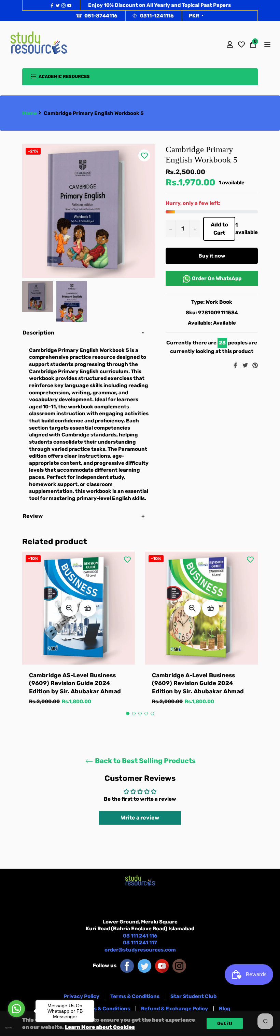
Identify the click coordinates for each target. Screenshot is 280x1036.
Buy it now (211, 256)
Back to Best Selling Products (145, 761)
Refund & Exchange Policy (174, 1009)
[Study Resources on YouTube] (162, 965)
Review (33, 516)
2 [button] (134, 713)
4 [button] (146, 713)
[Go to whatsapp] (16, 1008)
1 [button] (127, 713)
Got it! (224, 1023)
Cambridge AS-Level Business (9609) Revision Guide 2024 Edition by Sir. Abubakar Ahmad (75, 683)
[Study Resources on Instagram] (179, 965)
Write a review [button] (140, 817)
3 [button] (140, 713)
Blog (224, 1009)
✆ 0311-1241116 (153, 16)
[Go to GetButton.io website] (16, 1027)
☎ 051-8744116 (96, 16)
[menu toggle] (267, 44)
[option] (78, 635)
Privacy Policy (81, 996)
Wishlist (241, 44)
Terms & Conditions (134, 996)
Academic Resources (64, 76)
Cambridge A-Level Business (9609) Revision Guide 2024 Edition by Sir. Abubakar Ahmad (198, 683)
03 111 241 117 (140, 943)
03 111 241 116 (140, 936)
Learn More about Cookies (100, 1027)
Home (29, 113)
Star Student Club (193, 996)
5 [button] (152, 713)
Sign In (230, 44)
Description (38, 332)
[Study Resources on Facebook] (127, 965)
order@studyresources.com (140, 950)
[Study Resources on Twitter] (144, 965)
